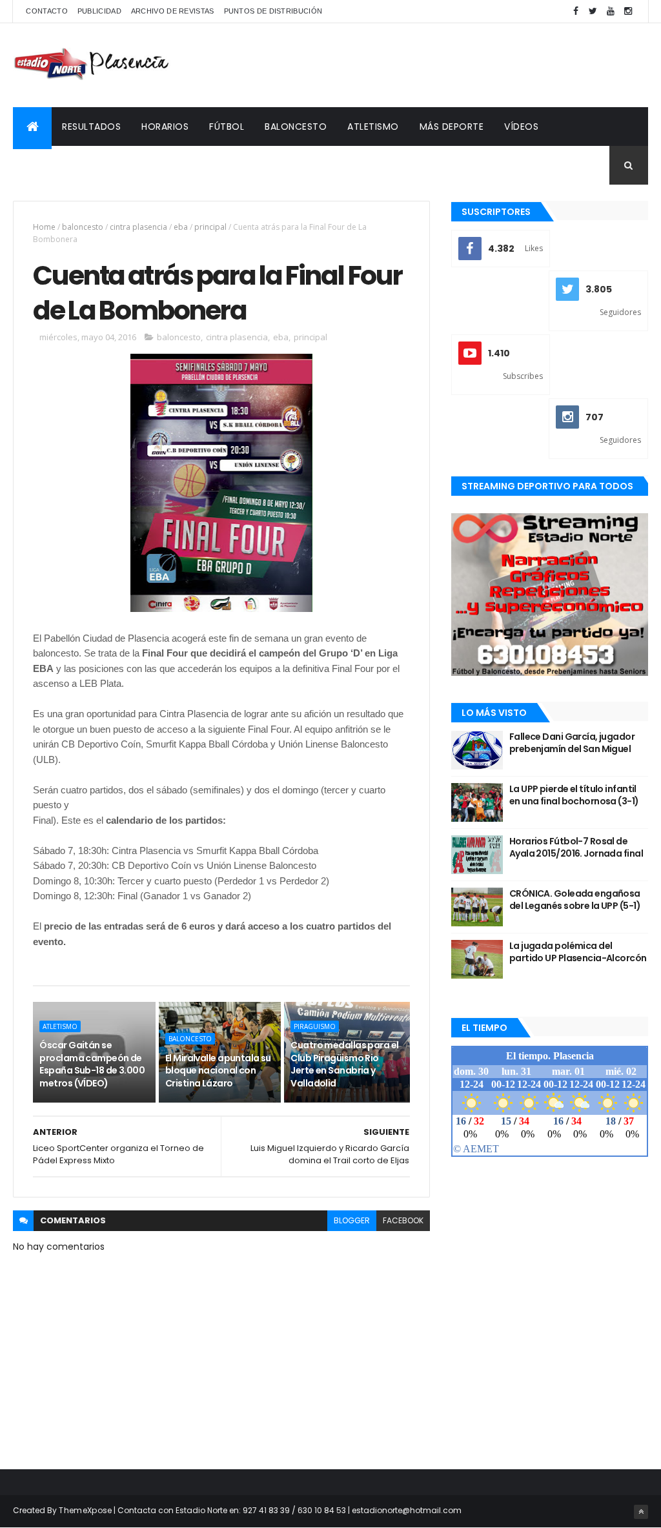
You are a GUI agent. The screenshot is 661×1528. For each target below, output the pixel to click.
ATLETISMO (373, 126)
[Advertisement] (413, 65)
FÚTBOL (226, 126)
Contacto (46, 11)
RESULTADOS (91, 126)
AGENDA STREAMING (69, 165)
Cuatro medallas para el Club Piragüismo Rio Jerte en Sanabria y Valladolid (344, 1064)
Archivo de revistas (172, 11)
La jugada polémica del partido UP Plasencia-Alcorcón (578, 952)
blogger (352, 1220)
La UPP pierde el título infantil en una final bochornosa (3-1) (574, 795)
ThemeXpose (85, 1510)
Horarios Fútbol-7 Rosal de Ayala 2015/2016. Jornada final (576, 848)
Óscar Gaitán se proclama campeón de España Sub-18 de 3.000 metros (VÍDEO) (92, 1064)
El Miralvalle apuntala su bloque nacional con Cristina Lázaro (218, 1071)
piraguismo (315, 1026)
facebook (403, 1220)
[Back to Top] (641, 1512)
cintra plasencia (138, 226)
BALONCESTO (296, 126)
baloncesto (82, 226)
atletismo (60, 1026)
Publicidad (99, 11)
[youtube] (611, 11)
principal (210, 226)
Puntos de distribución (273, 11)
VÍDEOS (521, 126)
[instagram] (628, 11)
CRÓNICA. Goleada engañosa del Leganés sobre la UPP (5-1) (574, 900)
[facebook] (576, 11)
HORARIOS (164, 126)
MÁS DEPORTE (452, 126)
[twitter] (593, 11)
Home (44, 226)
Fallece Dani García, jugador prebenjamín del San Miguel (572, 743)
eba (181, 226)
